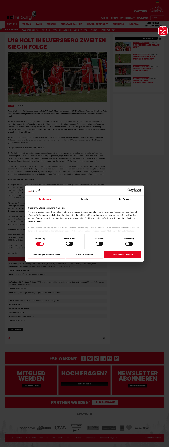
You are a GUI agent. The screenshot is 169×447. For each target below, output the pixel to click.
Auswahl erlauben (84, 254)
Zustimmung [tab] (45, 199)
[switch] (69, 244)
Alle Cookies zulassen (122, 254)
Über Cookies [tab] (124, 199)
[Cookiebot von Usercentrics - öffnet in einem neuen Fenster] (129, 190)
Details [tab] (84, 199)
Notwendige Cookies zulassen (46, 254)
